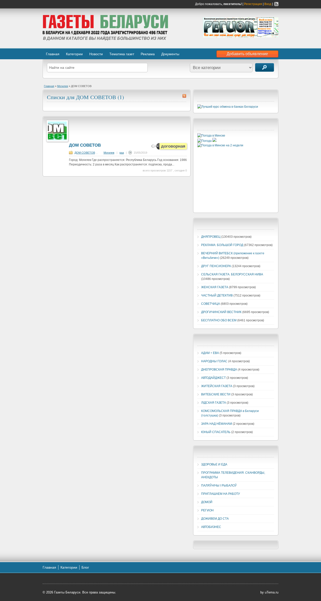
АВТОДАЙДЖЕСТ (213, 378)
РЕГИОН (207, 510)
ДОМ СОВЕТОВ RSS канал (184, 96)
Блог (85, 567)
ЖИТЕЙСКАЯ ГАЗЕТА (216, 386)
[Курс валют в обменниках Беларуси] (227, 106)
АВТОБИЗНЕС (211, 527)
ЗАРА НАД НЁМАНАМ (216, 424)
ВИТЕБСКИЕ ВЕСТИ (215, 394)
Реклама (148, 54)
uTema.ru (271, 592)
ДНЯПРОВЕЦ (210, 236)
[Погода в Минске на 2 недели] (220, 145)
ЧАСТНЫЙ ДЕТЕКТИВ (217, 295)
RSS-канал (276, 4)
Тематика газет (121, 54)
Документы (170, 54)
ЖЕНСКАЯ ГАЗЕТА (214, 287)
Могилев (62, 86)
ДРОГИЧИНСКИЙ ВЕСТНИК (221, 312)
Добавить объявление (247, 54)
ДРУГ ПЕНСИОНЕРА (216, 266)
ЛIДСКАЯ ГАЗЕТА (213, 402)
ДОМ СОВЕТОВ (85, 145)
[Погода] (206, 141)
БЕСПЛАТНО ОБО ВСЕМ (218, 320)
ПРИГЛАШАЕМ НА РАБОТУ (220, 494)
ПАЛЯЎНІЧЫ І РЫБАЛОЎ (219, 485)
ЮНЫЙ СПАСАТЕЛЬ (215, 432)
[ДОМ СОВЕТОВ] (57, 141)
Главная (52, 54)
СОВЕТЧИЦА (210, 304)
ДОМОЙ (206, 502)
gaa (121, 152)
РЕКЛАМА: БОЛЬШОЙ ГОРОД (222, 245)
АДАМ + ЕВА (210, 353)
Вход (267, 4)
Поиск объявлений (264, 67)
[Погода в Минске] (211, 135)
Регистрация (253, 4)
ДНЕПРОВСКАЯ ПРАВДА (219, 369)
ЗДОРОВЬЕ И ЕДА (214, 464)
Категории (74, 54)
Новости (96, 54)
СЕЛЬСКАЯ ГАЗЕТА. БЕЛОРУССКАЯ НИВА (232, 274)
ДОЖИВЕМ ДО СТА (215, 518)
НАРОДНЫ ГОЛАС (214, 361)
